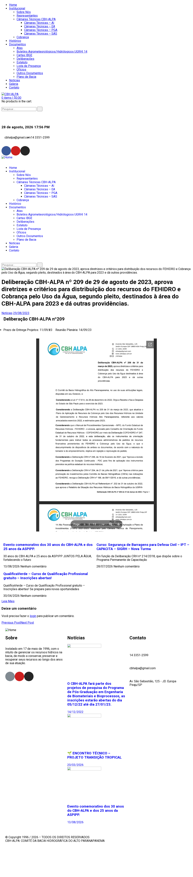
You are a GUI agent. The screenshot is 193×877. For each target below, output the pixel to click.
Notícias (14, 80)
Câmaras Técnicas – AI (39, 23)
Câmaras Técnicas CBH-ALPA (36, 19)
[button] (11, 98)
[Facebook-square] (10, 676)
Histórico (15, 41)
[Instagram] (25, 151)
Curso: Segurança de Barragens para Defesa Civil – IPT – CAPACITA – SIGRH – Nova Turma (142, 547)
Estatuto (22, 62)
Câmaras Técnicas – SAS (40, 33)
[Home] (7, 157)
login (33, 616)
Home (13, 5)
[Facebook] (6, 151)
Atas (20, 48)
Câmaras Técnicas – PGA (40, 30)
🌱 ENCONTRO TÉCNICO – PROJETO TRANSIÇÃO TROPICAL (94, 755)
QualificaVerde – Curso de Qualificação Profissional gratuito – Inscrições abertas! (45, 576)
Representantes (27, 15)
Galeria (13, 84)
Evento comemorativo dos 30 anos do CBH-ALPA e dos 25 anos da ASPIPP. (95, 810)
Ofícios (21, 69)
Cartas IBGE (24, 55)
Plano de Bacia (26, 77)
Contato (14, 87)
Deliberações (25, 59)
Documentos (17, 44)
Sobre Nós (24, 12)
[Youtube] (15, 151)
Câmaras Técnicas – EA (39, 26)
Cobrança (23, 37)
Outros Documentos (30, 73)
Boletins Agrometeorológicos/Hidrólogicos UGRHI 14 (52, 51)
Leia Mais (8, 601)
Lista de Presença (29, 66)
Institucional (17, 8)
